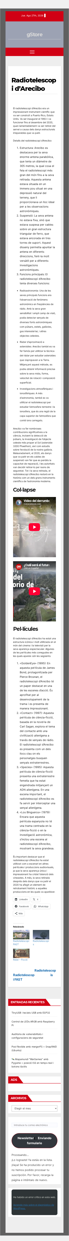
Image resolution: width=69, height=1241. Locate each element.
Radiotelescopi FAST (23, 977)
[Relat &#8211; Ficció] (21, 953)
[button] (52, 52)
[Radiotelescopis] (41, 934)
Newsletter (34, 1140)
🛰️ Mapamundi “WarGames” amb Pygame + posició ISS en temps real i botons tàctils (32, 1063)
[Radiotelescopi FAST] (21, 934)
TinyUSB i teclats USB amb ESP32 (31, 1012)
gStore (34, 34)
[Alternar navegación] (32, 52)
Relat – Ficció (20, 959)
